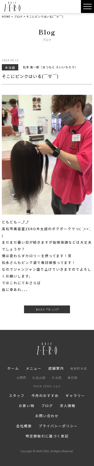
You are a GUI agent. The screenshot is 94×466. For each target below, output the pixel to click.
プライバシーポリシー (58, 425)
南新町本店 (78, 368)
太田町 (21, 377)
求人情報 (67, 405)
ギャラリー (75, 395)
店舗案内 (56, 368)
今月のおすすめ (45, 395)
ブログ (47, 405)
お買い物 (26, 405)
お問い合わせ (47, 415)
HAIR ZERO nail (47, 386)
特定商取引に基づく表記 (47, 436)
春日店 (73, 377)
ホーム (13, 368)
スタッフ (17, 395)
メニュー (34, 368)
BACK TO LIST (47, 309)
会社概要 (24, 425)
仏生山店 (39, 377)
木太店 (57, 377)
